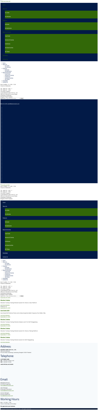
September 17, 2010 (5, 334)
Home (4, 5)
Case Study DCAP (4, 310)
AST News (7, 51)
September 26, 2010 (5, 308)
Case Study (7, 36)
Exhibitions (7, 44)
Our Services (8, 16)
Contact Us (5, 59)
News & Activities (7, 32)
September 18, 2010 (5, 325)
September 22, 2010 (5, 317)
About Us (5, 8)
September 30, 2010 (5, 297)
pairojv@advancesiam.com (6, 385)
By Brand (7, 24)
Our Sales (7, 12)
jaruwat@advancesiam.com (7, 390)
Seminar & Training (9, 40)
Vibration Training (5, 300)
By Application (8, 28)
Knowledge (5, 55)
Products (5, 20)
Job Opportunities (9, 47)
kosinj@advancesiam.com (6, 395)
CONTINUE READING (5, 305)
